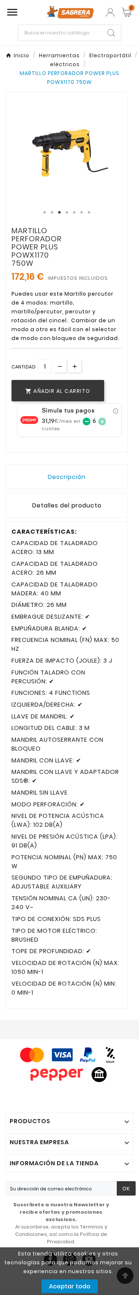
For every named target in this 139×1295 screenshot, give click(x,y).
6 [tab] (81, 212)
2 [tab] (52, 212)
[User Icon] (110, 12)
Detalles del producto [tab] (67, 505)
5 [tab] (74, 212)
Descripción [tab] (67, 477)
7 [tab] (89, 212)
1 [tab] (44, 212)
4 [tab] (66, 212)
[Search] (111, 33)
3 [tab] (59, 212)
